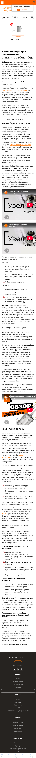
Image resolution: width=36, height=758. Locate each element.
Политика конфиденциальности (18, 711)
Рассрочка (18, 705)
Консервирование (18, 684)
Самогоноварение (18, 682)
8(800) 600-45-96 (19, 658)
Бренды (18, 746)
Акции (18, 679)
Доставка (18, 702)
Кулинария (18, 731)
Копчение (18, 687)
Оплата (18, 699)
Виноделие (18, 728)
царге (4, 514)
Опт (18, 752)
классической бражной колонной (14, 90)
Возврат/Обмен (18, 708)
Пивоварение (18, 725)
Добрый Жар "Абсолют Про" (20, 145)
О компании (18, 743)
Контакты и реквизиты (18, 749)
